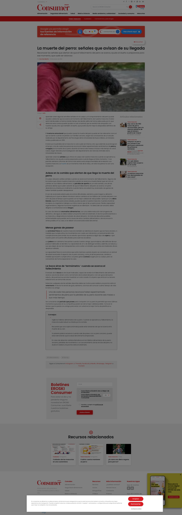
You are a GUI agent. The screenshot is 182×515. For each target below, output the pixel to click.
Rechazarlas (136, 504)
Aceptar (136, 499)
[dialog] (95, 503)
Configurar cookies (136, 508)
